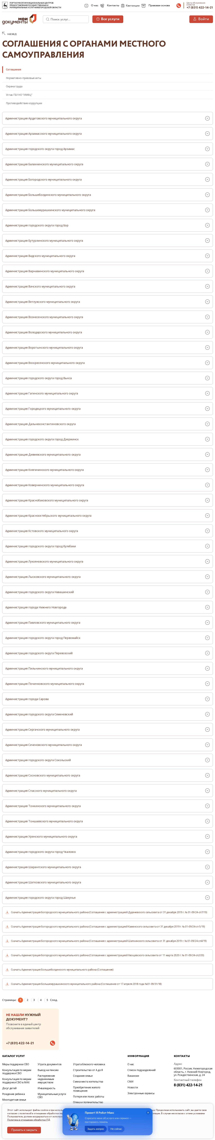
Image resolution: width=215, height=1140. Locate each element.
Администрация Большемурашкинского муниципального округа (50, 210)
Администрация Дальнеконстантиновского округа (40, 424)
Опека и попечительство (88, 1102)
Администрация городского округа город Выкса (38, 378)
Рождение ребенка (13, 1094)
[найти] (46, 19)
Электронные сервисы (140, 1093)
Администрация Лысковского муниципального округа (43, 577)
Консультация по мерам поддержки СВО (16, 1071)
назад (12, 34)
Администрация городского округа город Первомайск (42, 638)
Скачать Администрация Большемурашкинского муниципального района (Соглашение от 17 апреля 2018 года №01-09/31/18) (86, 984)
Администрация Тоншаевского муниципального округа (44, 821)
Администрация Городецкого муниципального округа (43, 409)
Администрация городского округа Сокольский (38, 760)
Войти (203, 19)
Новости (132, 1087)
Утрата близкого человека (89, 1064)
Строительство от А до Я (88, 1070)
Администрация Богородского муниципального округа (43, 179)
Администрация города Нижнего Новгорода (35, 607)
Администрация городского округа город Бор (36, 225)
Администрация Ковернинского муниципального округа (44, 485)
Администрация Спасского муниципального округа (41, 791)
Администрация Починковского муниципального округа (44, 684)
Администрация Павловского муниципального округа (42, 622)
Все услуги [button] (110, 19)
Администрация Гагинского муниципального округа (41, 393)
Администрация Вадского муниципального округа (40, 256)
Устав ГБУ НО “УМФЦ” (19, 95)
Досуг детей (9, 1088)
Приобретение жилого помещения (86, 1089)
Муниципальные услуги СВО (52, 1095)
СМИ (130, 1081)
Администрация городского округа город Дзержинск (42, 439)
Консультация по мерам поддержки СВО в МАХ (16, 1080)
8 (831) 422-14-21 (188, 1084)
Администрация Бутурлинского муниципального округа (44, 240)
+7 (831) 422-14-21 (200, 7)
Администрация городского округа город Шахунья (40, 897)
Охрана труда (14, 86)
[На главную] (5, 5)
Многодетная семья (14, 1099)
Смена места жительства (88, 1081)
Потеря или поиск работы (88, 1096)
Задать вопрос (95, 1129)
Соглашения (13, 69)
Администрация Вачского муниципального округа (40, 286)
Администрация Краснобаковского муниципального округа (46, 500)
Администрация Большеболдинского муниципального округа (48, 195)
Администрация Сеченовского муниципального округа (43, 745)
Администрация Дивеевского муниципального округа (43, 454)
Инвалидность (46, 1088)
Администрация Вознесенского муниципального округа (44, 317)
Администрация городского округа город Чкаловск (40, 852)
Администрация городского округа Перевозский (39, 653)
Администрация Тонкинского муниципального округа (43, 806)
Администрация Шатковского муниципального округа (43, 882)
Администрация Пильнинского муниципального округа (44, 668)
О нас (130, 1064)
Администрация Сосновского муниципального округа (42, 775)
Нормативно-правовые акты (23, 78)
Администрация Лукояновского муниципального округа (44, 561)
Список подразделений (141, 1070)
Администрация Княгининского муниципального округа (44, 470)
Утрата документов (50, 1064)
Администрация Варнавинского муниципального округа (44, 271)
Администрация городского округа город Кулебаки (40, 546)
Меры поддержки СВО (15, 1064)
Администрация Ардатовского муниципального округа (43, 118)
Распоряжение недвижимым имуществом (46, 1079)
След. (53, 1000)
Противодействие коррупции (24, 103)
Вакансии (133, 1075)
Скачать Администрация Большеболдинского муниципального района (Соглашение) (62, 969)
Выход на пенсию (48, 1070)
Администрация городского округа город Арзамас (40, 149)
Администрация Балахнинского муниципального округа (44, 164)
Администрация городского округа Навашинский (39, 592)
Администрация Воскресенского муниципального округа (45, 363)
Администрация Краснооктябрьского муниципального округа (48, 515)
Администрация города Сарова (27, 699)
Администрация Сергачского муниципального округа (42, 729)
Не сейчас (116, 1129)
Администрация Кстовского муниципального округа (41, 531)
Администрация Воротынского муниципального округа (44, 347)
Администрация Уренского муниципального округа (41, 836)
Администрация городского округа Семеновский (39, 714)
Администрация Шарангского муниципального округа (43, 867)
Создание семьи (83, 1075)
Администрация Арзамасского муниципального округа (43, 133)
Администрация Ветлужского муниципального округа (42, 302)
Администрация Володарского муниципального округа (43, 332)
